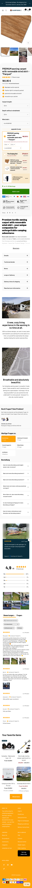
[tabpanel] (16, 674)
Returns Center (22, 841)
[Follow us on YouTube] (12, 865)
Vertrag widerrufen (24, 853)
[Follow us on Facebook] (4, 865)
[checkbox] (19, 628)
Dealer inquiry (21, 845)
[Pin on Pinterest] (9, 212)
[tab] (19, 615)
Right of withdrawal (23, 820)
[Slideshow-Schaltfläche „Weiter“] (29, 540)
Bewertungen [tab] (9, 615)
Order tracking (22, 848)
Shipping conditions (23, 824)
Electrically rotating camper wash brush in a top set (23, 758)
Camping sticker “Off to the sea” (8, 784)
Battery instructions (23, 827)
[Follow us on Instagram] (8, 865)
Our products (5, 838)
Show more (16, 248)
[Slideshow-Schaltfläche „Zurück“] (2, 540)
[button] (16, 136)
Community (5, 841)
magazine (5, 845)
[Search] (6, 10)
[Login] (21, 10)
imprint (20, 811)
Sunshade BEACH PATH (23, 783)
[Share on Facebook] (7, 212)
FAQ (19, 835)
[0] (24, 10)
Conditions (21, 814)
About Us (4, 835)
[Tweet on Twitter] (12, 212)
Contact (20, 838)
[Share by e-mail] (15, 212)
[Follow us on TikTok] (4, 869)
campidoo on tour (7, 848)
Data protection (22, 817)
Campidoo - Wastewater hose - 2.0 (8, 757)
